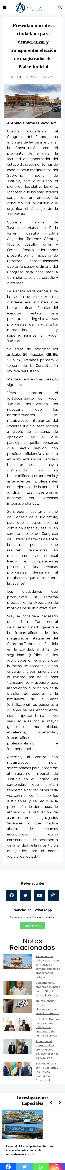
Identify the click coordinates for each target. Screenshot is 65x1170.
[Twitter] (25, 895)
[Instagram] (53, 895)
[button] (4, 7)
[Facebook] (11, 895)
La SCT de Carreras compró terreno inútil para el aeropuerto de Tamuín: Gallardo (48, 1027)
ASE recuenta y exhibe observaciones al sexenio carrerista (47, 1007)
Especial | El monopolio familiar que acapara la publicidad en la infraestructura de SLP (29, 1150)
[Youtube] (39, 895)
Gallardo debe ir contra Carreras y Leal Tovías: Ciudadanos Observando (47, 1072)
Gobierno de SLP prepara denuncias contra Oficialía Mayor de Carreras (48, 989)
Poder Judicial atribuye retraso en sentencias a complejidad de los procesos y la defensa (48, 966)
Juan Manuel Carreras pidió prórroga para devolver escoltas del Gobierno (47, 1049)
